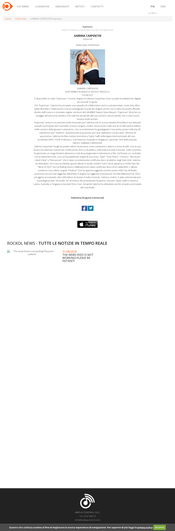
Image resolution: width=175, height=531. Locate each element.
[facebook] (85, 211)
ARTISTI (80, 6)
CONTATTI (97, 6)
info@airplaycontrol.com (87, 519)
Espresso (87, 26)
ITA (152, 6)
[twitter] (90, 211)
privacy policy (145, 527)
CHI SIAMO (23, 6)
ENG (163, 6)
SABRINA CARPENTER (87, 36)
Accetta (159, 527)
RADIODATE (62, 6)
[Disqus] (87, 349)
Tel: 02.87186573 (87, 516)
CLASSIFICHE (42, 6)
